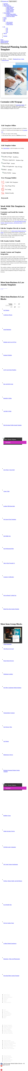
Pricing (4, 17)
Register (5, 36)
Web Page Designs (7, 1057)
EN (7, 28)
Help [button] (4, 21)
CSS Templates (6, 1029)
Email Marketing (7, 329)
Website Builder (7, 1040)
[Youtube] (1, 1066)
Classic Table (6, 491)
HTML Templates (9, 11)
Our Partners (6, 310)
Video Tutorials (9, 22)
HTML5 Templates (7, 1031)
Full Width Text (7, 536)
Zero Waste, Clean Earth (9, 469)
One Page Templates (8, 1033)
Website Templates (10, 7)
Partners (5, 999)
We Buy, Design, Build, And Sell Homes (12, 881)
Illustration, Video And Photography (11, 959)
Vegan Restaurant (7, 644)
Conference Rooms (7, 314)
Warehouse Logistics (8, 674)
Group (22, 59)
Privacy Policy (6, 995)
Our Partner (6, 741)
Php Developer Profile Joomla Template (12, 425)
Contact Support (9, 24)
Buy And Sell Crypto (8, 384)
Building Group (7, 815)
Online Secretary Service (9, 831)
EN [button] (4, 26)
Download (5, 3)
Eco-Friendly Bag (7, 904)
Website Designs (9, 8)
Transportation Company (9, 712)
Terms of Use (6, 994)
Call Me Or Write (7, 411)
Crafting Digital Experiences (9, 943)
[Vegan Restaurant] (12, 643)
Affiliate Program (7, 1013)
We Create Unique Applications (10, 864)
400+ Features (6, 4)
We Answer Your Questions (9, 519)
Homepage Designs (7, 1059)
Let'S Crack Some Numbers (9, 369)
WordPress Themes (10, 9)
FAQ (4, 1009)
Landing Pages (6, 1058)
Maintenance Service (8, 754)
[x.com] (1, 1068)
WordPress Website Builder (11, 15)
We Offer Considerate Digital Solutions (12, 687)
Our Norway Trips (7, 727)
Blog (4, 19)
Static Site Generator (8, 1047)
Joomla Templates (10, 10)
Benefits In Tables (7, 398)
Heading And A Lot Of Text (9, 342)
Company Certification (8, 577)
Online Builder (6, 148)
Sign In (5, 33)
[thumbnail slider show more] (1, 289)
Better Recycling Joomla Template (11, 609)
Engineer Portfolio (7, 355)
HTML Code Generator (8, 1048)
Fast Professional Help (8, 548)
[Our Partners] (12, 309)
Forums (5, 18)
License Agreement (7, 997)
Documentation (9, 23)
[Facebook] (1, 1064)
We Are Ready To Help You (9, 595)
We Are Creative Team (8, 923)
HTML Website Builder (11, 14)
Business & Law (17, 59)
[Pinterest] (1, 1070)
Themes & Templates (8, 1021)
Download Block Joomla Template (11, 975)
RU (7, 32)
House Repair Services (8, 660)
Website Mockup (7, 1061)
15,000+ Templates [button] (7, 6)
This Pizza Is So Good (8, 648)
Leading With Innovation (9, 506)
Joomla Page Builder (10, 16)
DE (7, 29)
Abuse (4, 1001)
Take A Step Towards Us (9, 563)
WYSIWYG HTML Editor (9, 1045)
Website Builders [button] (6, 12)
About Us (5, 998)
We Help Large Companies (9, 847)
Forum (4, 1016)
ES (7, 30)
